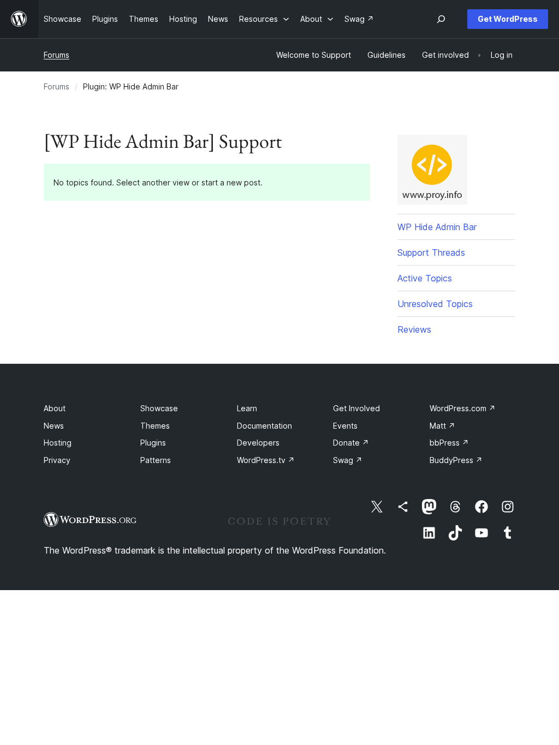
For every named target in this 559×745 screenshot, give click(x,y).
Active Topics (424, 278)
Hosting (58, 442)
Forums (56, 54)
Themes (155, 425)
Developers (258, 442)
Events (345, 425)
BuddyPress (456, 460)
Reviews (414, 329)
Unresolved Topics (435, 303)
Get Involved (356, 408)
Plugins (153, 442)
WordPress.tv (266, 460)
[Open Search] (441, 19)
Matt (442, 425)
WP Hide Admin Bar (437, 226)
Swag (347, 460)
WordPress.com (463, 408)
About (55, 408)
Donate (351, 442)
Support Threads (431, 252)
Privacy (57, 460)
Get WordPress (508, 18)
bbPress (449, 442)
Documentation (264, 425)
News (54, 425)
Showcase (159, 408)
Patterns (155, 460)
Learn (247, 408)
